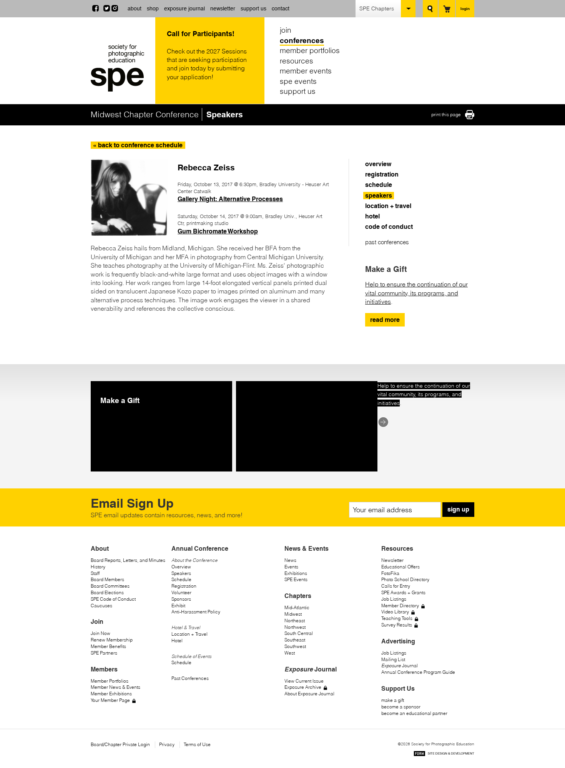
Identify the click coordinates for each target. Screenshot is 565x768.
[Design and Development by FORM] (444, 754)
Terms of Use (197, 744)
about (134, 8)
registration (382, 174)
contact (280, 8)
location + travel (388, 206)
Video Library (395, 612)
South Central (298, 633)
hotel (372, 216)
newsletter (222, 8)
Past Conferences (190, 678)
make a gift (392, 700)
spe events (298, 81)
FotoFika (390, 573)
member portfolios (310, 50)
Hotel (177, 640)
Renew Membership (112, 640)
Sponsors (181, 599)
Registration (183, 586)
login (465, 8)
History (98, 567)
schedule (378, 184)
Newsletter (392, 560)
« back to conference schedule (138, 145)
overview (378, 164)
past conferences (387, 242)
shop (153, 8)
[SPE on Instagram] (114, 9)
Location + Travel (189, 634)
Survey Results (396, 625)
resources (296, 60)
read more (385, 319)
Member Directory (400, 605)
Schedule (181, 579)
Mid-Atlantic (296, 607)
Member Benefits (108, 646)
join (285, 30)
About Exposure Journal (309, 693)
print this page (446, 114)
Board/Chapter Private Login (120, 744)
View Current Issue (304, 681)
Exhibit (178, 605)
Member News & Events (115, 687)
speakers (378, 195)
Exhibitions (295, 573)
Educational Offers (400, 567)
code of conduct (389, 226)
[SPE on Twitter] (106, 9)
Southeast (294, 640)
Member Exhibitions (111, 693)
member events (306, 70)
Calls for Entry (395, 586)
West (289, 653)
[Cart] (447, 8)
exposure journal (184, 8)
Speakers (181, 573)
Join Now (100, 633)
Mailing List (393, 659)
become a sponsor (400, 707)
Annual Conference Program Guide (418, 672)
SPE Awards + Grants (403, 592)
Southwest (295, 646)
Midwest (293, 614)
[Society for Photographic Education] (121, 68)
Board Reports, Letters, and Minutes (128, 560)
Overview (181, 567)
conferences (302, 40)
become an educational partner (414, 713)
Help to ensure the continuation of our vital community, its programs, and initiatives (416, 292)
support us (253, 8)
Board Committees (110, 586)
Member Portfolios (109, 681)
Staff (95, 573)
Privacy (166, 744)
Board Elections (107, 592)
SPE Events (295, 579)
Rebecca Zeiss (206, 167)
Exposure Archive (302, 687)
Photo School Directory (405, 579)
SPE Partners (104, 653)
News (290, 560)
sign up (458, 509)
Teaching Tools (396, 618)
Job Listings (393, 599)
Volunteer (181, 592)
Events (291, 567)
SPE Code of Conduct (113, 599)
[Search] (430, 8)
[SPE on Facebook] (95, 9)
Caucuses (101, 605)
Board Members (107, 579)
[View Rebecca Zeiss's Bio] (129, 233)
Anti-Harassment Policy (195, 612)
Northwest (295, 627)
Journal (399, 665)
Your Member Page (110, 700)
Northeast (294, 620)
